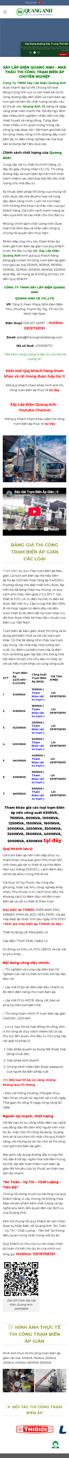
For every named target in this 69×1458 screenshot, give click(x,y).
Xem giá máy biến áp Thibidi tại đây (32, 924)
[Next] (63, 1382)
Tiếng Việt (31, 2)
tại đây (54, 390)
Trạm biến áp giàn (16, 571)
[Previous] (5, 1382)
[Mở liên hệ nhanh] (55, 1444)
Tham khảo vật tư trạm (38, 713)
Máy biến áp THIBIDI (18, 910)
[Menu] (5, 12)
